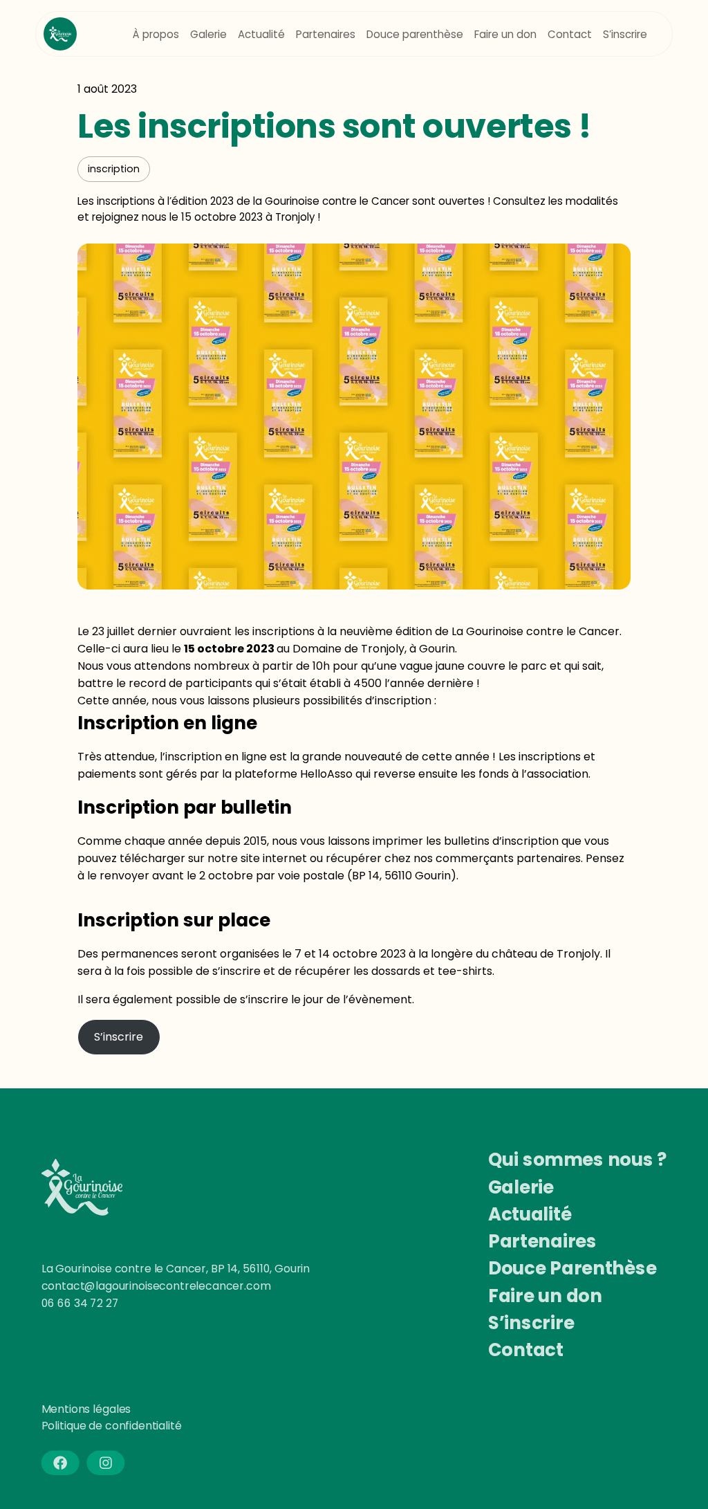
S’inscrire (118, 1037)
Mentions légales (86, 1409)
